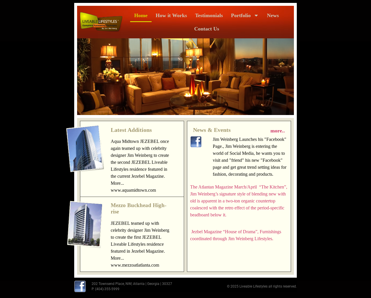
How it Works (171, 15)
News (273, 15)
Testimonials (209, 15)
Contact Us (206, 29)
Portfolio (241, 15)
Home (141, 15)
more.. (277, 131)
